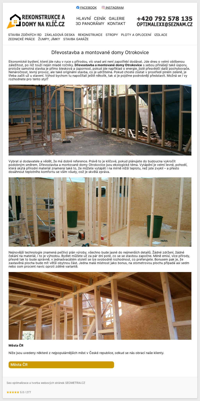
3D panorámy (90, 24)
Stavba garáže (76, 39)
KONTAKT (116, 24)
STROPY (112, 34)
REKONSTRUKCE (90, 34)
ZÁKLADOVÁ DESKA (60, 34)
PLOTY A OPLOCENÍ (136, 34)
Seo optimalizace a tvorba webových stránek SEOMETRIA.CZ (46, 382)
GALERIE (117, 18)
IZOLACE (160, 34)
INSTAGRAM (114, 7)
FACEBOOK (88, 7)
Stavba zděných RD (25, 34)
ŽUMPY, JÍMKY (49, 39)
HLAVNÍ (83, 18)
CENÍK (100, 18)
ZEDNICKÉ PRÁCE (21, 39)
